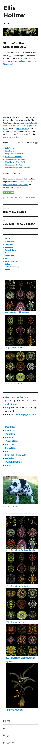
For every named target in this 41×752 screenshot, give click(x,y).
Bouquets (9, 247)
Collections (9, 256)
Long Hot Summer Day (14, 154)
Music (33, 197)
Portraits (9, 253)
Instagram (13, 404)
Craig (7, 197)
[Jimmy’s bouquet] (22, 685)
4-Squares (9, 242)
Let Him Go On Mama (13, 156)
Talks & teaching (12, 267)
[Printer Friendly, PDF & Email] (8, 192)
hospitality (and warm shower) (15, 184)
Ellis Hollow (14, 11)
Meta (29, 197)
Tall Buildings (23, 126)
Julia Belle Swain (11, 148)
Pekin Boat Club (21, 182)
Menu (6, 23)
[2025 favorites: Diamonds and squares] (22, 640)
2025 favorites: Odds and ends (17, 312)
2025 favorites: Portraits (14, 348)
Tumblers (9, 244)
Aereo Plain (12, 126)
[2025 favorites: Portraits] (22, 568)
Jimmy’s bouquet (14, 710)
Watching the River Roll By (15, 162)
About (7, 270)
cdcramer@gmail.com (25, 414)
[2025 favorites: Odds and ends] (22, 532)
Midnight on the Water (14, 165)
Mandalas (9, 239)
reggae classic (21, 129)
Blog (7, 407)
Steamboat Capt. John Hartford (17, 168)
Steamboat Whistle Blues (15, 159)
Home (7, 720)
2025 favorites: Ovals (13, 383)
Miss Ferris (9, 151)
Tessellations (10, 250)
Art (26, 197)
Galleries (8, 264)
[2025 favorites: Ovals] (22, 604)
